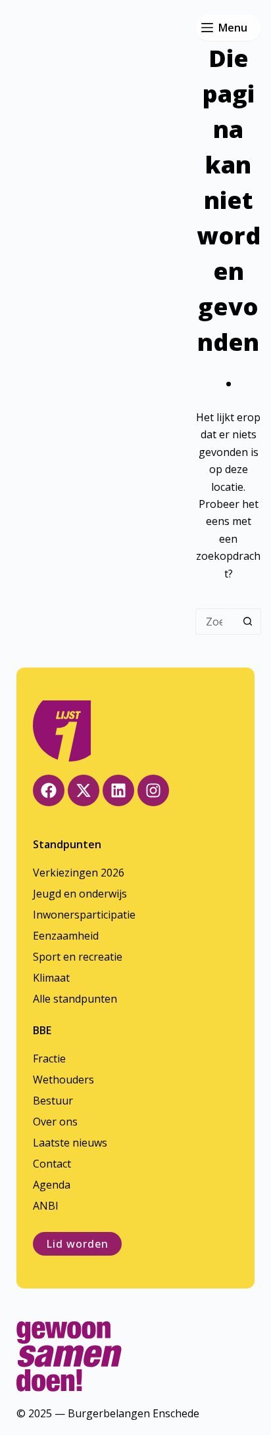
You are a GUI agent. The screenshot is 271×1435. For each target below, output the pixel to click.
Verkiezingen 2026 (78, 872)
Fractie (49, 1058)
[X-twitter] (83, 790)
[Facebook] (48, 790)
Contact (52, 1163)
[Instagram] (153, 790)
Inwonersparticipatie (84, 914)
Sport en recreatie (77, 956)
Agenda (51, 1184)
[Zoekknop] (248, 621)
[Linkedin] (118, 790)
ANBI (46, 1205)
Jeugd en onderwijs (80, 893)
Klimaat (51, 977)
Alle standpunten (75, 998)
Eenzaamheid (66, 935)
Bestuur (53, 1100)
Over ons (55, 1121)
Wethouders (63, 1079)
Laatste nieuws (70, 1142)
